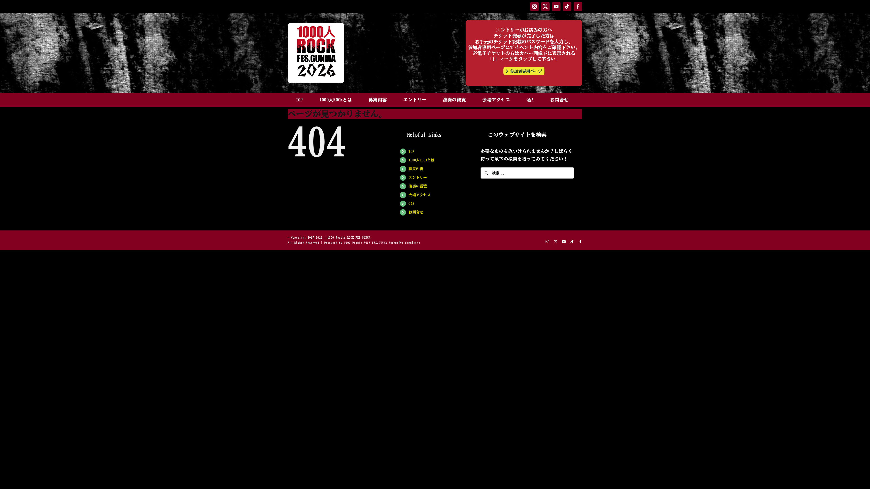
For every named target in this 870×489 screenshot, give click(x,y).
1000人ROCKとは (421, 160)
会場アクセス (419, 195)
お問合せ (415, 212)
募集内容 (415, 168)
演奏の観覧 (417, 186)
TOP (411, 151)
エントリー (417, 177)
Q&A (411, 203)
